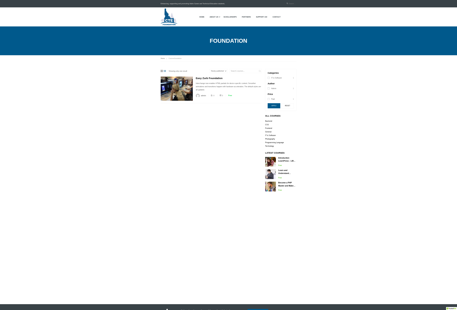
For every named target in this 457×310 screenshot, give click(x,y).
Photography (270, 139)
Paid (273, 99)
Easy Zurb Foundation (209, 78)
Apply (273, 106)
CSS (267, 125)
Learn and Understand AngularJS (283, 173)
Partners (246, 17)
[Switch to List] (165, 71)
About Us (214, 17)
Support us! (261, 17)
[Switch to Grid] (162, 71)
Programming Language (274, 142)
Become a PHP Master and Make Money (285, 186)
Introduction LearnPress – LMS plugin (286, 161)
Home (201, 17)
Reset (287, 106)
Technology (269, 146)
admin (273, 88)
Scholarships (230, 17)
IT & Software (276, 78)
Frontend (268, 128)
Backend (268, 121)
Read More (176, 88)
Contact (277, 17)
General (268, 132)
